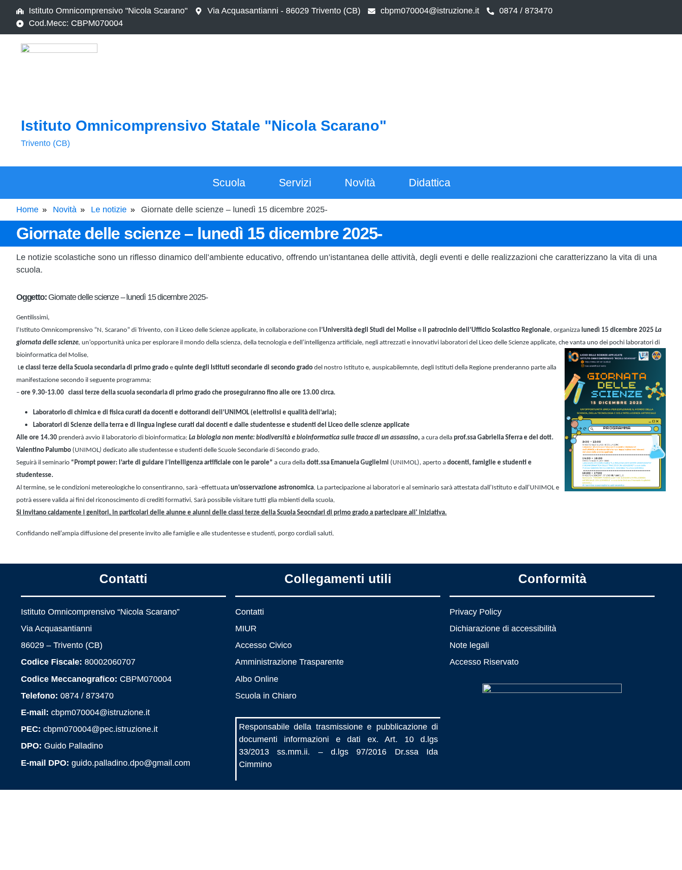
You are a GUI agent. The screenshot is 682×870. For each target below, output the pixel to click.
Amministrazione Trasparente (289, 662)
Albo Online (256, 679)
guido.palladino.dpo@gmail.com (130, 763)
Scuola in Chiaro (265, 695)
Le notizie (109, 209)
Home (27, 209)
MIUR (246, 628)
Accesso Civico (263, 645)
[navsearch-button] (617, 98)
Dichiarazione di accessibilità (503, 628)
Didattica (429, 183)
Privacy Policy (476, 611)
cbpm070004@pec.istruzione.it (100, 729)
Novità (360, 183)
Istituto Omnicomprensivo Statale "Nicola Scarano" (203, 125)
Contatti (249, 611)
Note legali (469, 645)
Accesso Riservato (484, 662)
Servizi (295, 183)
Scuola (228, 183)
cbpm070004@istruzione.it (429, 10)
